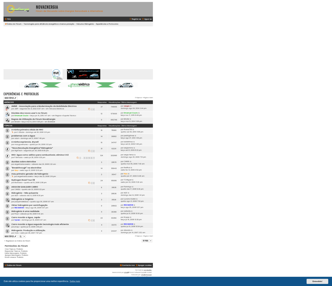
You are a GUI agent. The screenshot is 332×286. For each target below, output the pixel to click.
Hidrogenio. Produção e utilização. (28, 230)
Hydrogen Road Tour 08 (23, 180)
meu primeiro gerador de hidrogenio (29, 174)
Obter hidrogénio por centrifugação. (29, 205)
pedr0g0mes (129, 135)
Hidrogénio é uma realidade (25, 211)
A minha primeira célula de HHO (27, 129)
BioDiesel (51, 122)
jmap (17, 227)
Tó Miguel (128, 180)
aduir (17, 138)
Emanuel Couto (21, 115)
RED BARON (19, 208)
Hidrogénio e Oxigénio (22, 199)
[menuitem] (8, 19)
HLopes (126, 217)
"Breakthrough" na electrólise (26, 167)
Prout (17, 214)
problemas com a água (23, 135)
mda (17, 233)
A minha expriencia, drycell (25, 142)
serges (127, 106)
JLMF (16, 109)
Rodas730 (128, 129)
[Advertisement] (78, 46)
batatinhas (128, 142)
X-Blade (20, 132)
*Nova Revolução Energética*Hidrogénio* (32, 148)
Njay (16, 170)
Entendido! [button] (317, 281)
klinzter (17, 122)
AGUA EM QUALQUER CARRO (24, 187)
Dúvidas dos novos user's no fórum (29, 113)
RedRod (127, 167)
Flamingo (128, 187)
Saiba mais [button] (75, 281)
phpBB (126, 272)
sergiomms (128, 148)
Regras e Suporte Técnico (65, 115)
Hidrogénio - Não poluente (24, 193)
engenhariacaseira (22, 164)
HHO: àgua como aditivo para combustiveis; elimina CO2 (40, 155)
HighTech (18, 150)
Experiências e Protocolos (21, 94)
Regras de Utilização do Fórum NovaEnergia (33, 119)
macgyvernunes (21, 144)
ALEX (16, 195)
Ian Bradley (148, 270)
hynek (17, 220)
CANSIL (126, 161)
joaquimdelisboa (21, 201)
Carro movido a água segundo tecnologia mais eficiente (40, 224)
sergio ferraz (129, 155)
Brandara (18, 182)
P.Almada (18, 157)
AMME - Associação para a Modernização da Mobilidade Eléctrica (44, 106)
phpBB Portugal (146, 275)
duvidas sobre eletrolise (23, 161)
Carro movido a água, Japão (25, 217)
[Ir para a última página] (131, 106)
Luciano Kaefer (130, 199)
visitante (127, 211)
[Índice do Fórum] (19, 9)
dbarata (127, 230)
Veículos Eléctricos (56, 109)
